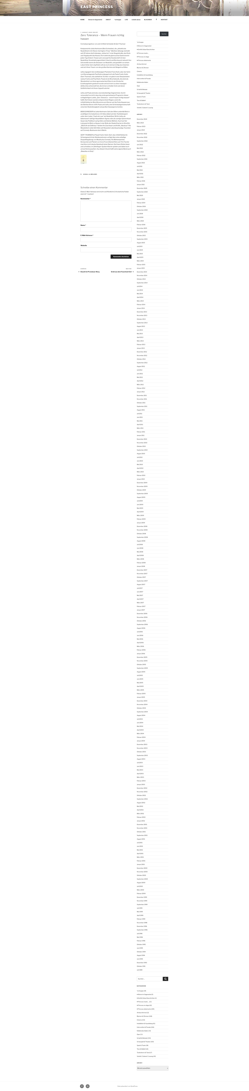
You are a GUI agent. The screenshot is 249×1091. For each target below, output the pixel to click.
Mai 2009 (140, 508)
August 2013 (141, 326)
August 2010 (141, 453)
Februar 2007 (141, 606)
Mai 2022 (140, 148)
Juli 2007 (140, 588)
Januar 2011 (140, 435)
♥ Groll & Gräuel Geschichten (146, 49)
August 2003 (141, 759)
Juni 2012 (140, 373)
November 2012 (142, 355)
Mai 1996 (140, 937)
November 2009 (142, 486)
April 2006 (140, 642)
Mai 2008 (140, 552)
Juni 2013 (140, 330)
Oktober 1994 (141, 952)
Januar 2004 (141, 741)
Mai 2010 (140, 464)
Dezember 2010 (142, 439)
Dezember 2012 (142, 352)
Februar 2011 (141, 432)
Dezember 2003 (142, 744)
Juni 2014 (140, 290)
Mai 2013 (140, 333)
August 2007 (141, 584)
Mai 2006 (140, 639)
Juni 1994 (140, 959)
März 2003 (140, 777)
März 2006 (140, 646)
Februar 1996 (141, 941)
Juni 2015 (140, 250)
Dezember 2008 (142, 526)
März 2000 (140, 890)
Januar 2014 (141, 308)
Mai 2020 (140, 195)
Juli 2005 (140, 675)
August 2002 (141, 802)
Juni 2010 (140, 461)
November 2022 (142, 137)
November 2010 (142, 442)
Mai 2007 (140, 595)
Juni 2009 (140, 504)
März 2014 (140, 301)
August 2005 (141, 672)
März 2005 (140, 690)
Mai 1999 (140, 911)
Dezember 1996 (142, 926)
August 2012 (141, 366)
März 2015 (140, 261)
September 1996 (142, 930)
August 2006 (141, 628)
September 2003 (142, 755)
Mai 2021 (140, 170)
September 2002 (142, 799)
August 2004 (141, 715)
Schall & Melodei (90, 174)
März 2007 (140, 602)
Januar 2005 (141, 697)
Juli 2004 (140, 719)
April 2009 (140, 512)
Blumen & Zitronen (143, 67)
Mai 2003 (140, 770)
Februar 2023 (141, 126)
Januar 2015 (141, 268)
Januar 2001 (141, 864)
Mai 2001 (140, 850)
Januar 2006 (141, 653)
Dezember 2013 (142, 312)
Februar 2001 (141, 861)
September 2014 (142, 283)
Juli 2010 (139, 457)
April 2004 (140, 730)
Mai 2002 (140, 806)
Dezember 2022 (142, 133)
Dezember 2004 (142, 701)
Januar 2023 (141, 130)
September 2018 (142, 210)
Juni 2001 (140, 846)
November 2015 (142, 232)
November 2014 (142, 275)
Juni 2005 (140, 679)
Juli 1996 (139, 933)
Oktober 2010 (141, 446)
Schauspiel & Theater (143, 93)
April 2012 (140, 381)
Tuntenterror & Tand (143, 104)
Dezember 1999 (142, 897)
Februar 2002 (141, 817)
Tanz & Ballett (141, 100)
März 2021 (140, 177)
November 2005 (142, 661)
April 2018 (140, 217)
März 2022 (140, 152)
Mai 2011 (140, 421)
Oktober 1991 (141, 966)
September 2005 (142, 668)
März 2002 (140, 813)
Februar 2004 (141, 737)
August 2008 (141, 541)
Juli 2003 (140, 762)
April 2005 (140, 686)
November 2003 (142, 748)
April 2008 (140, 555)
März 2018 (140, 221)
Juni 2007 (140, 592)
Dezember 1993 (142, 962)
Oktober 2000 (141, 875)
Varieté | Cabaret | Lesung (145, 107)
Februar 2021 (141, 181)
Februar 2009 (141, 519)
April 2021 (140, 173)
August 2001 (141, 839)
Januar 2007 (141, 610)
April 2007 (140, 599)
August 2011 (141, 410)
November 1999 (142, 901)
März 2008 (140, 559)
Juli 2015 (139, 246)
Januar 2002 (141, 821)
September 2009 (142, 493)
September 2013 (142, 323)
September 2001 (142, 835)
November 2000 (142, 872)
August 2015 (141, 242)
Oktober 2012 (141, 359)
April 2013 (140, 337)
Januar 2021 (141, 184)
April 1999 (140, 915)
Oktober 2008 (141, 533)
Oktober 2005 (141, 664)
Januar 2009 (141, 523)
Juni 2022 (140, 144)
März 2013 (140, 341)
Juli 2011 (139, 413)
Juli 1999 (139, 908)
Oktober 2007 (141, 577)
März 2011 (140, 428)
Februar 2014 (141, 304)
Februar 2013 (141, 344)
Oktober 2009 (141, 490)
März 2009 (140, 515)
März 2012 (140, 384)
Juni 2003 (140, 766)
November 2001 (142, 828)
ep (97, 32)
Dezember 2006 (142, 613)
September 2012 (142, 362)
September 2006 (142, 624)
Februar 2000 (141, 893)
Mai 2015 (140, 253)
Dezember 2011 (142, 395)
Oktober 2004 (141, 708)
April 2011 (140, 424)
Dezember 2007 (142, 570)
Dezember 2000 (142, 868)
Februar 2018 (141, 224)
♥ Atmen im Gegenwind (144, 46)
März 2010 (140, 472)
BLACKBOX (148, 19)
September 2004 (142, 712)
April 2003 (140, 773)
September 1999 (142, 904)
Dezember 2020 (142, 188)
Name (83, 225)
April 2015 (140, 257)
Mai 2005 (140, 682)
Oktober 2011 (141, 403)
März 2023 (140, 123)
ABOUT (108, 19)
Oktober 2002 (141, 795)
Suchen (164, 34)
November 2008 (142, 530)
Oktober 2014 (141, 279)
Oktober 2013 (141, 319)
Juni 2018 (140, 213)
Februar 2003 (141, 781)
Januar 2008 (141, 566)
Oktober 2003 (141, 752)
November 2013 (142, 315)
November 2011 (142, 399)
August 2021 (141, 163)
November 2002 (142, 791)
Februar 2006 (141, 650)
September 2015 (142, 239)
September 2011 (142, 406)
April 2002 (140, 810)
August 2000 (141, 882)
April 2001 (140, 853)
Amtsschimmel (141, 64)
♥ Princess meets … (143, 53)
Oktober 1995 (141, 944)
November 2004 (142, 704)
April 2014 (140, 297)
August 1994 (141, 955)
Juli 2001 (139, 842)
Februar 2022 (141, 155)
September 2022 (142, 141)
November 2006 (142, 617)
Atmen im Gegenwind (95, 19)
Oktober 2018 (141, 206)
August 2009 (141, 497)
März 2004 (140, 733)
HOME (82, 19)
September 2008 (142, 537)
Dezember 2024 (142, 119)
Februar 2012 (141, 388)
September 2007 (142, 581)
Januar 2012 (141, 392)
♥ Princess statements (144, 60)
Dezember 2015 (142, 228)
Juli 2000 (140, 886)
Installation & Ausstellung (145, 75)
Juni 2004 (140, 722)
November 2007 (142, 573)
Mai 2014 (140, 293)
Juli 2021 (139, 166)
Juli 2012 (139, 370)
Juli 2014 (139, 286)
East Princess (97, 7)
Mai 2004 (140, 726)
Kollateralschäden (142, 82)
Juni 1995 (140, 948)
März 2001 (140, 857)
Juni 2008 (140, 548)
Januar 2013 (141, 348)
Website (84, 245)
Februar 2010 (141, 475)
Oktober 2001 (141, 832)
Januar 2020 (141, 199)
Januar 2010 (141, 479)
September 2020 (142, 192)
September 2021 (142, 159)
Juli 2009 (140, 501)
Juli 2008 (140, 544)
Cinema (139, 71)
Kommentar (86, 199)
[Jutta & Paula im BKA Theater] (84, 164)
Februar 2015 (141, 264)
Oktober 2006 (141, 621)
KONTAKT (164, 19)
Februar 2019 (141, 203)
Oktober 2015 (141, 235)
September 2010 (142, 450)
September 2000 (142, 879)
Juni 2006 (140, 635)
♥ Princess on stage (143, 57)
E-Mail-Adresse (87, 235)
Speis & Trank (141, 97)
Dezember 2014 (142, 272)
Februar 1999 (141, 919)
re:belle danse (136, 19)
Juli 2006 (140, 632)
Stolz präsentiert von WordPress (127, 1086)
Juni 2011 (140, 417)
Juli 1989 (139, 970)
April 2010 (140, 468)
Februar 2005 (141, 693)
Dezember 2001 (142, 824)
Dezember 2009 (142, 482)
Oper (138, 86)
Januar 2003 (141, 784)
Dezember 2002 (142, 788)
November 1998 (142, 922)
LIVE (126, 19)
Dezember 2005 (142, 657)
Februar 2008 (141, 562)
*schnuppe (117, 19)
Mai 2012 (140, 377)
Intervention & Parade (144, 78)
